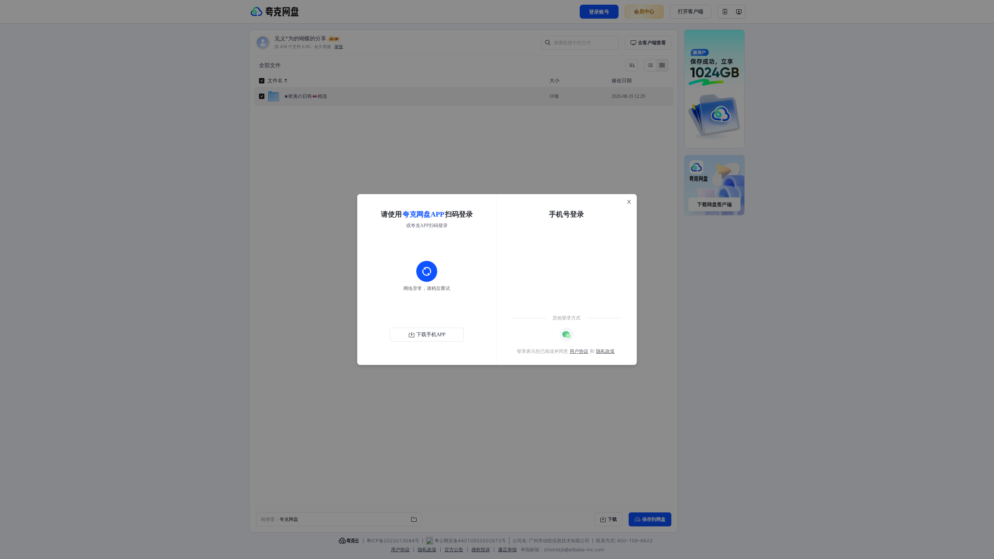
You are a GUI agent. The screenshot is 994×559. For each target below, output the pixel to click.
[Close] (629, 202)
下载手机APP (430, 334)
